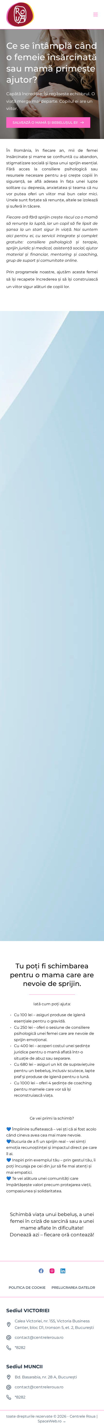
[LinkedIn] (62, 1270)
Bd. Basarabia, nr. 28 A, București (46, 1377)
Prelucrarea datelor (73, 1287)
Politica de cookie (27, 1287)
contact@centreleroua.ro (39, 1337)
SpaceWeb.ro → (52, 1421)
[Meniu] (95, 14)
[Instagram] (52, 1270)
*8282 (20, 1347)
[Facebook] (41, 1270)
